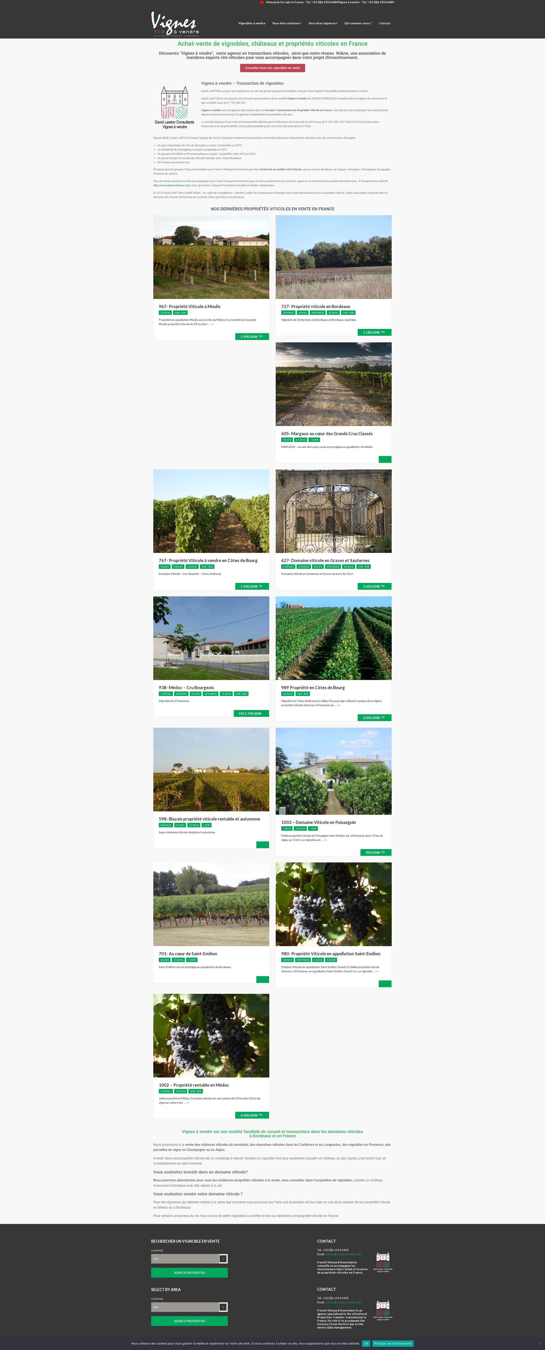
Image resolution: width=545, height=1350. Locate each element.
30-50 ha (333, 312)
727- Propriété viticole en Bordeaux (315, 306)
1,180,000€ (374, 332)
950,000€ (375, 852)
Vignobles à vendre (251, 23)
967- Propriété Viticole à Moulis (189, 306)
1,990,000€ (251, 336)
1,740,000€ (250, 713)
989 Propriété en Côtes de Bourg (313, 687)
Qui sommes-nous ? (358, 23)
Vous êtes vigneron (322, 23)
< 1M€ (206, 825)
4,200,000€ (251, 1115)
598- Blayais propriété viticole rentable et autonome (209, 818)
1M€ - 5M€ (180, 312)
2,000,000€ (374, 718)
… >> (210, 324)
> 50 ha (287, 828)
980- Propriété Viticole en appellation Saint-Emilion (330, 953)
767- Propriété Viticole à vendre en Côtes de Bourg (208, 560)
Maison (178, 566)
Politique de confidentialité (393, 1343)
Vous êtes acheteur (286, 23)
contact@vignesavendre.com (343, 1254)
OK (366, 1343)
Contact (385, 23)
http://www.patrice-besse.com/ (172, 185)
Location (157, 1250)
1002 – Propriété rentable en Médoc (194, 1084)
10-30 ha (165, 312)
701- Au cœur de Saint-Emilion (188, 953)
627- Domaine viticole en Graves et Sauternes (325, 560)
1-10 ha (318, 959)
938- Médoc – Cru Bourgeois (186, 687)
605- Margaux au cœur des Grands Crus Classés (327, 433)
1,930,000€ (251, 586)
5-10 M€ (331, 959)
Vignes (302, 312)
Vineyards (317, 312)
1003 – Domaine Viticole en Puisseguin (318, 822)
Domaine (288, 312)
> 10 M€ (314, 439)
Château (288, 566)
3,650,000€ (374, 586)
